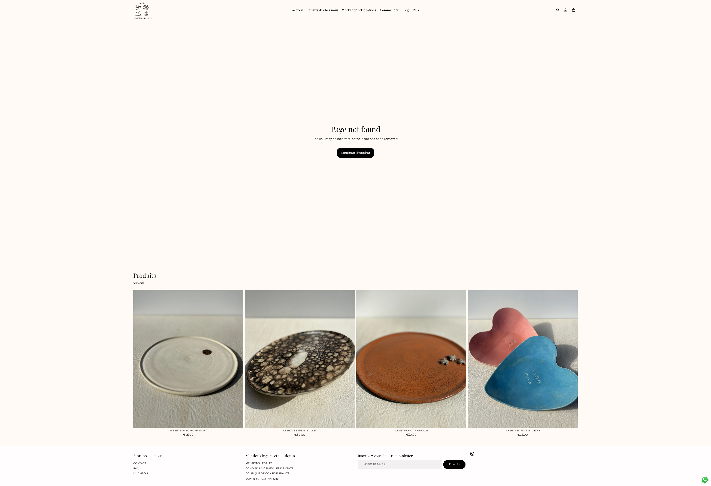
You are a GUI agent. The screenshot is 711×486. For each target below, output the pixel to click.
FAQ (136, 468)
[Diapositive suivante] (460, 359)
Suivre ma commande (262, 478)
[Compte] (565, 10)
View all (138, 283)
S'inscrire (454, 464)
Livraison (140, 473)
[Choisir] (572, 421)
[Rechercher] (558, 10)
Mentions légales (259, 463)
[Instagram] (472, 454)
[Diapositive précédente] (361, 359)
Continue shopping (355, 152)
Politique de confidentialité (267, 473)
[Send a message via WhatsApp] (704, 479)
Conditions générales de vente (269, 468)
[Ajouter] (237, 421)
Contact (139, 463)
